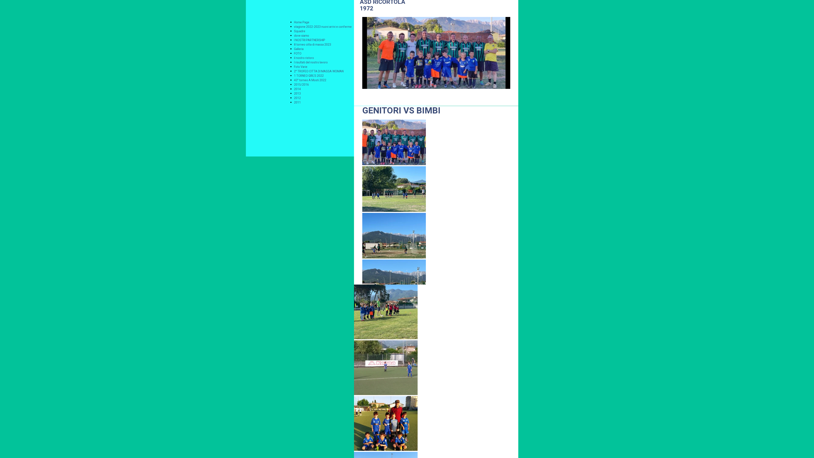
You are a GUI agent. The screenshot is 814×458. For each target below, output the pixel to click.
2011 (297, 102)
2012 (297, 98)
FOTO (297, 53)
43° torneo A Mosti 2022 (310, 80)
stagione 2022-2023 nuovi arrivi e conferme (323, 27)
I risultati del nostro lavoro (311, 62)
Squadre (299, 31)
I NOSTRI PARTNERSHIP (309, 40)
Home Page (301, 22)
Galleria (299, 49)
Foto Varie (300, 67)
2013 (297, 93)
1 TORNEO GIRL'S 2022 (309, 76)
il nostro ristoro (304, 58)
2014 (297, 89)
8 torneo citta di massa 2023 (312, 44)
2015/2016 (301, 84)
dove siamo (301, 36)
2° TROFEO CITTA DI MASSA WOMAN (319, 71)
